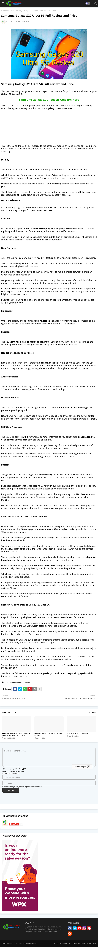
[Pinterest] (29, 689)
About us (57, 943)
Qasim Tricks (17, 943)
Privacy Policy (92, 943)
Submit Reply (80, 766)
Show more (92, 713)
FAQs (84, 943)
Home (3, 11)
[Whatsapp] (25, 689)
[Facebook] (15, 689)
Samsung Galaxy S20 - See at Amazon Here (49, 100)
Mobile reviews (16, 682)
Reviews (10, 11)
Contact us (66, 943)
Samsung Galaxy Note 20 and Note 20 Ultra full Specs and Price (16, 734)
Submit (11, 790)
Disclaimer (76, 943)
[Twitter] (20, 689)
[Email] (34, 689)
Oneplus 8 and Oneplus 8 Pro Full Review (48, 734)
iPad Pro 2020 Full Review (77, 733)
